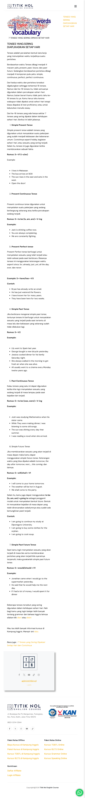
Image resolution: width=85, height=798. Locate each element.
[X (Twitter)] (15, 728)
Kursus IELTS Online (53, 749)
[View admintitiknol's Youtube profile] (29, 675)
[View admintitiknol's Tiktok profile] (34, 675)
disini (29, 617)
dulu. (36, 631)
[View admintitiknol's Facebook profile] (19, 675)
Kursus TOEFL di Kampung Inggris (23, 754)
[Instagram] (21, 728)
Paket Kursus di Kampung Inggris (23, 749)
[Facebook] (9, 728)
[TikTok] (32, 728)
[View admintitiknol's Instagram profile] (39, 675)
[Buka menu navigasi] (75, 6)
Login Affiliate (14, 775)
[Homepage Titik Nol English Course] (20, 6)
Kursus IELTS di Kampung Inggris (23, 758)
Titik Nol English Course (49, 787)
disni (19, 617)
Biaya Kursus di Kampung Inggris (23, 745)
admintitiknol (29, 681)
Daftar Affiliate (14, 771)
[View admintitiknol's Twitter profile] (24, 675)
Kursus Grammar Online (55, 754)
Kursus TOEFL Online (54, 745)
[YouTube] (27, 728)
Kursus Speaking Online (55, 758)
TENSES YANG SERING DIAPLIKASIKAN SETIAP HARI (70, 21)
